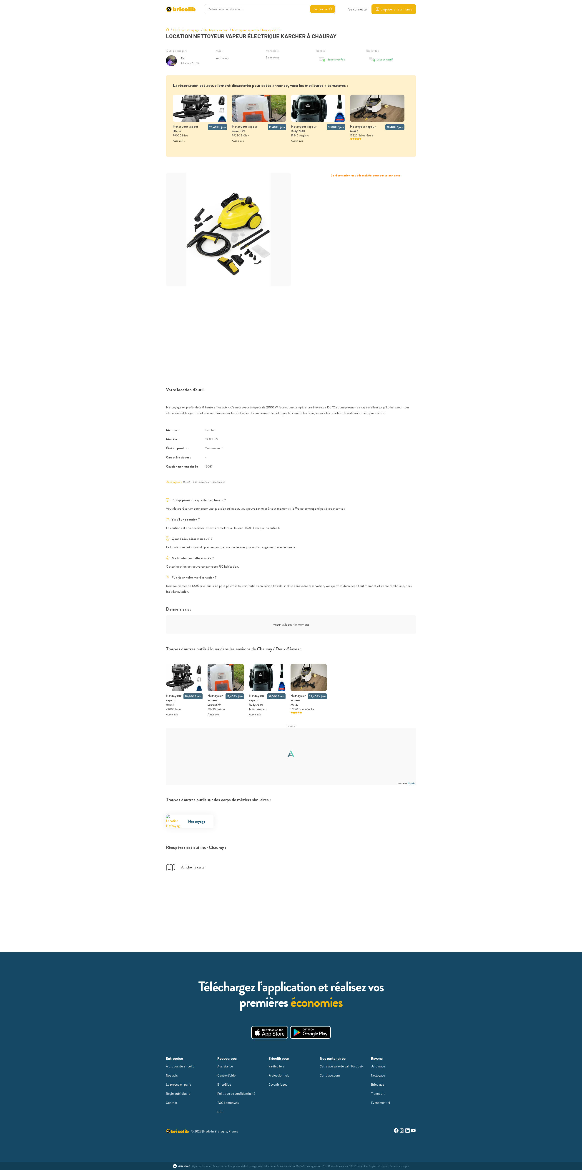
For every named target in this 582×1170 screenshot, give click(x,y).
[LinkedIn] (407, 1131)
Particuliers (276, 1066)
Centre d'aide (226, 1075)
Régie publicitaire (178, 1093)
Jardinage (378, 1066)
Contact (171, 1103)
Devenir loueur (278, 1084)
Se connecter (358, 9)
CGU (220, 1112)
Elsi (183, 58)
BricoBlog (224, 1084)
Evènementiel (380, 1103)
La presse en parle (178, 1084)
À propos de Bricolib (180, 1066)
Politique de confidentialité (236, 1093)
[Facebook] (396, 1131)
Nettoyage (378, 1075)
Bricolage (377, 1084)
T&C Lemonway (228, 1103)
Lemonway (207, 1166)
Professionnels (278, 1075)
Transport (378, 1093)
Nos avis (172, 1075)
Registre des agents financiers (384, 1166)
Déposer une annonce (396, 9)
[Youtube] (413, 1131)
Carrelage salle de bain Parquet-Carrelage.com (342, 1070)
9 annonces (272, 57)
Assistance (225, 1066)
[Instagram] (402, 1131)
